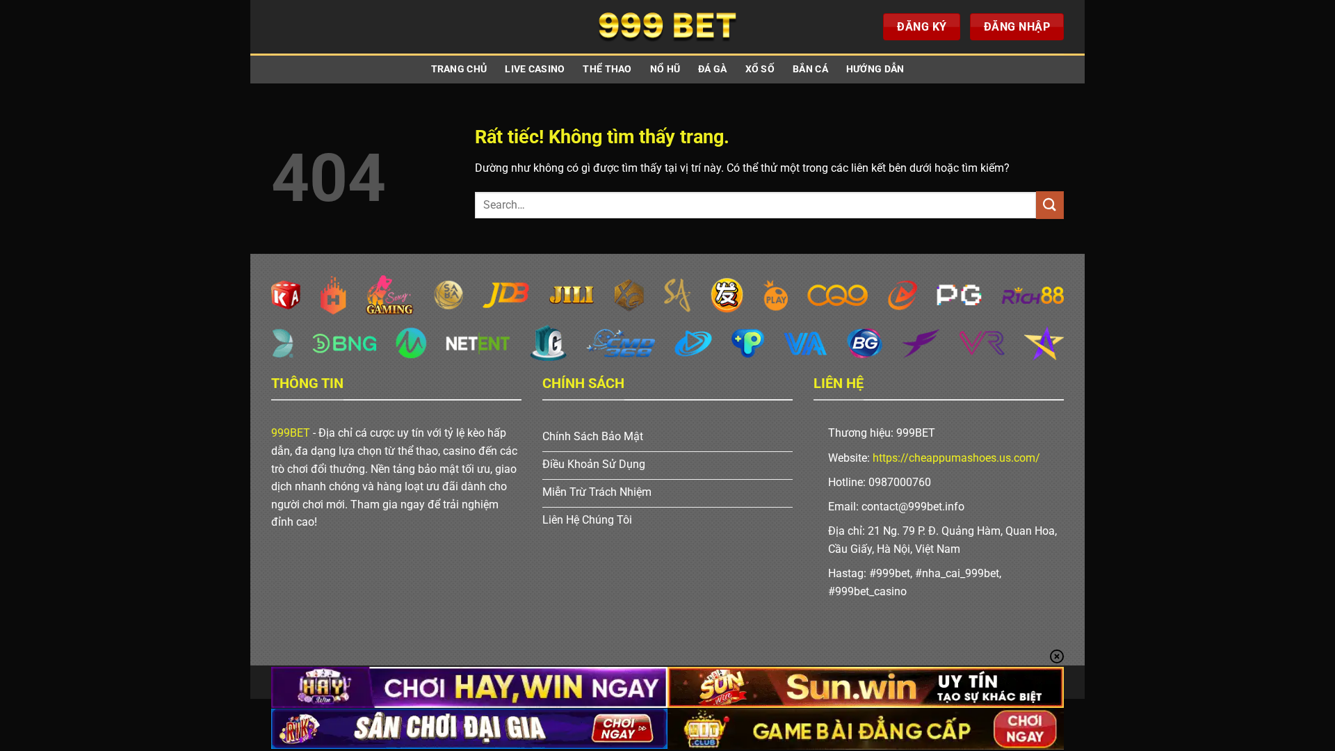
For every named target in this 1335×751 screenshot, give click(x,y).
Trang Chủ (459, 69)
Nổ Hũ (665, 69)
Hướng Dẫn (875, 69)
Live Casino (535, 69)
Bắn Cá (810, 69)
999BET (290, 432)
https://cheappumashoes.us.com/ (956, 458)
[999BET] (667, 26)
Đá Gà (712, 69)
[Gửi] (1050, 204)
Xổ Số (760, 69)
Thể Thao (607, 69)
